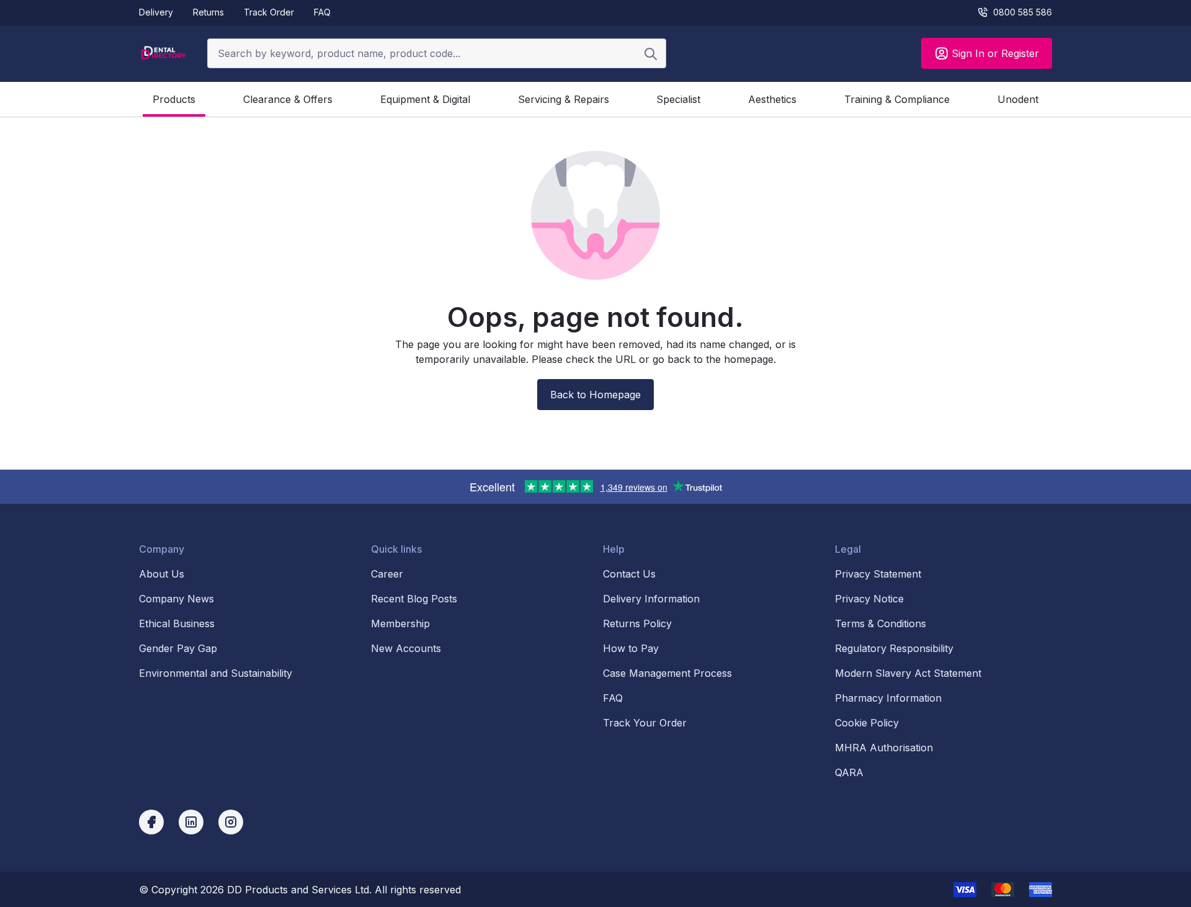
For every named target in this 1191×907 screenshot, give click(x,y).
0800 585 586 (1022, 12)
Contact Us (629, 574)
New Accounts (406, 648)
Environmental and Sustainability (215, 673)
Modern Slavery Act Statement (908, 673)
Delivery (156, 12)
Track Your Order (645, 723)
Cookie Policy (867, 723)
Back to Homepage (595, 394)
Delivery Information (651, 598)
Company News (176, 598)
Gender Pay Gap (178, 648)
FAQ (322, 12)
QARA (849, 772)
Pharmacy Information (888, 698)
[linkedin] (191, 822)
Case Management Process (667, 673)
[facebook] (151, 822)
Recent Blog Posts (414, 598)
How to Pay (631, 648)
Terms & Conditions (880, 623)
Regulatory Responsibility (894, 648)
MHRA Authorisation (884, 747)
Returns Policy (637, 623)
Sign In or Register (995, 53)
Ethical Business (177, 623)
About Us (161, 574)
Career (387, 574)
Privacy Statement (878, 574)
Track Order (269, 12)
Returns (208, 12)
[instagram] (230, 822)
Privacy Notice (869, 598)
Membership (400, 623)
